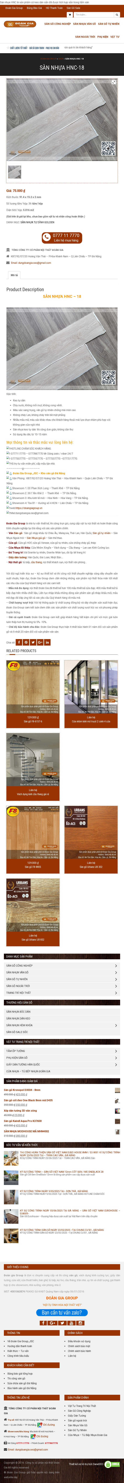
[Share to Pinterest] (26, 642)
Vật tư (114, 36)
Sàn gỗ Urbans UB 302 (91, 866)
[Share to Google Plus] (40, 642)
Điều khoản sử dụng (79, 1341)
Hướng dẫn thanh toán (19, 1346)
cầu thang (36, 562)
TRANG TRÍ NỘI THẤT (18, 992)
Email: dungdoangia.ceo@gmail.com (31, 262)
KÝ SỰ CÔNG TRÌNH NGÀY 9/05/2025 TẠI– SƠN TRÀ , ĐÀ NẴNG (54, 1191)
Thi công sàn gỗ (16, 1378)
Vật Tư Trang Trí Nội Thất (82, 1406)
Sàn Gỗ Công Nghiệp (57, 23)
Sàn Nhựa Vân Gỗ (77, 1425)
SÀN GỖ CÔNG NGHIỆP (19, 965)
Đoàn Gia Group (14, 8)
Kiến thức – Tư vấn (18, 1351)
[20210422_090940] (14, 172)
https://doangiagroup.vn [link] (29, 508)
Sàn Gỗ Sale (73, 8)
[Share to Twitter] (33, 642)
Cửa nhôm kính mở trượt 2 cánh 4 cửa (91, 721)
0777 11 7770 (66, 235)
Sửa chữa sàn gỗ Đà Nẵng (22, 1383)
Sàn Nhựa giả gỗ (36, 538)
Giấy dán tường (17, 557)
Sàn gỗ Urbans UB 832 (33, 939)
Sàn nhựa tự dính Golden (37, 222)
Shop (60, 59)
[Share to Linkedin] (47, 642)
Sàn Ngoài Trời (85, 36)
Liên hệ (72, 1355)
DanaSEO (98, 1464)
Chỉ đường (48, 1424)
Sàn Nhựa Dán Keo (18, 1018)
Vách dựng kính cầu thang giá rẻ (33, 794)
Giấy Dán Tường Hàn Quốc (23, 1064)
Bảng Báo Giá (34, 8)
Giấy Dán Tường (77, 1415)
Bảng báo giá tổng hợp (20, 1373)
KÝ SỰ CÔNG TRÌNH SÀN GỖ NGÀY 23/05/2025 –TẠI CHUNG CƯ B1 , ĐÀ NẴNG (62, 1230)
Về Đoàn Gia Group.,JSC (20, 1341)
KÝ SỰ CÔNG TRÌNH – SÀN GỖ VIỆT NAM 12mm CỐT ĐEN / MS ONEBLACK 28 (61, 1171)
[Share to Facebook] (19, 642)
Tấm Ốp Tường (15, 1051)
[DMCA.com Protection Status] (112, 1464)
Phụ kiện (102, 36)
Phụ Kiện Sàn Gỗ (16, 1057)
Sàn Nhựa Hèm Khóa (19, 1025)
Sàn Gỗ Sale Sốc (17, 1032)
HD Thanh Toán (54, 8)
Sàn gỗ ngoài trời (77, 1420)
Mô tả (14, 275)
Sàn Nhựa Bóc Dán (18, 1011)
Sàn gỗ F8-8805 (33, 866)
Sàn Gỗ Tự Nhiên (108, 23)
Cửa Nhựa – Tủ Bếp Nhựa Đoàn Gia (28, 1071)
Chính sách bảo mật (79, 1346)
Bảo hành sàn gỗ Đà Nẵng (21, 1388)
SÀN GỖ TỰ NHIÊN (16, 979)
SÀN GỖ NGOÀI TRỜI (18, 986)
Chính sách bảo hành (79, 1351)
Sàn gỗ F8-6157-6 (33, 721)
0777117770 (22, 1443)
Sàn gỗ (18, 533)
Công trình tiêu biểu (18, 1355)
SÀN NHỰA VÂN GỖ (17, 972)
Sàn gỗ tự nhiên (101, 533)
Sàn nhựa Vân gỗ (84, 23)
